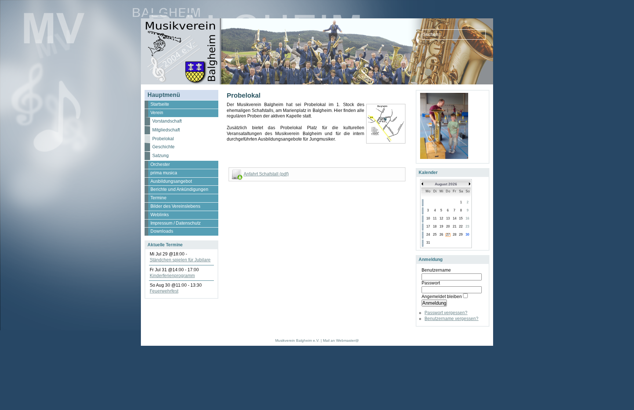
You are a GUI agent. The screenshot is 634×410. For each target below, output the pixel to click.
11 (435, 218)
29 (461, 234)
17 (428, 226)
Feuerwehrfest (164, 291)
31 (428, 242)
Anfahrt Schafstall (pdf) (266, 174)
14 (454, 218)
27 (448, 234)
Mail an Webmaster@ (341, 340)
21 (454, 226)
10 (428, 218)
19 (441, 226)
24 (428, 234)
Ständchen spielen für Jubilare (180, 259)
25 (435, 234)
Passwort (431, 283)
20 (448, 226)
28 (454, 234)
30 (467, 234)
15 (461, 218)
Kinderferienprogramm (172, 275)
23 (467, 226)
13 (448, 218)
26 (441, 234)
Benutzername (436, 270)
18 (435, 226)
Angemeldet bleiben (442, 296)
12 (441, 218)
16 (467, 218)
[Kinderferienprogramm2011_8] (444, 157)
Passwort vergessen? (446, 312)
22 (461, 226)
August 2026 (446, 184)
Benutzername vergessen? (451, 318)
